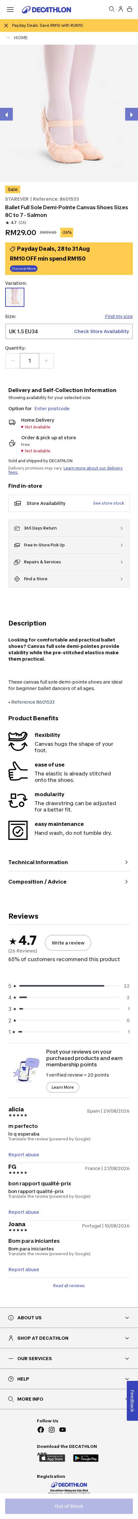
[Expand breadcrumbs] (8, 38)
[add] (46, 360)
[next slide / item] (131, 114)
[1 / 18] (69, 113)
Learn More (63, 1087)
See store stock (108, 503)
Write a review (68, 942)
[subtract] (13, 360)
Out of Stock (69, 1506)
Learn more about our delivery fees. (65, 470)
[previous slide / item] (6, 114)
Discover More (24, 268)
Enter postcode (52, 408)
